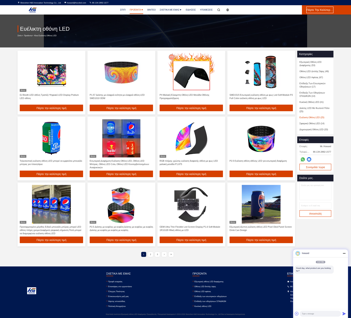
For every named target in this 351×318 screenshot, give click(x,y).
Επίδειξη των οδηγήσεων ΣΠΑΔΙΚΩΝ (210, 301)
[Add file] (297, 314)
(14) (312, 94)
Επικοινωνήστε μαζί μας (118, 296)
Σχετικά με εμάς (169, 10)
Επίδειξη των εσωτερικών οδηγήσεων (210, 296)
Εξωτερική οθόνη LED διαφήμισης (209, 281)
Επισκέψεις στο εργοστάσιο (120, 286)
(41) (311, 102)
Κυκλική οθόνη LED (202, 306)
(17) (312, 85)
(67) (311, 77)
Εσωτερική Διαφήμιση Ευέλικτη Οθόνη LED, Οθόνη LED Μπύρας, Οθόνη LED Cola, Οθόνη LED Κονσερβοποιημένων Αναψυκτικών (119, 164)
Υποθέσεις (206, 10)
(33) (313, 129)
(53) (310, 64)
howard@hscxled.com (76, 3)
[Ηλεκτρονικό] (309, 159)
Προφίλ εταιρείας (115, 281)
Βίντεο (151, 10)
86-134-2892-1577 (100, 3)
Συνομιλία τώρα (315, 167)
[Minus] (344, 253)
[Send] (344, 314)
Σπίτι (123, 10)
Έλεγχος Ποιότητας (116, 291)
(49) (314, 71)
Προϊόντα (135, 10)
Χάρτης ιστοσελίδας (116, 301)
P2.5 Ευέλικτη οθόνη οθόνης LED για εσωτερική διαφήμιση (258, 161)
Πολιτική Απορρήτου (117, 306)
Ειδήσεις (191, 10)
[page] (164, 254)
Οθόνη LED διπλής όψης (205, 286)
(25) (314, 110)
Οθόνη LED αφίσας (202, 291)
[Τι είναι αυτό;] (303, 159)
